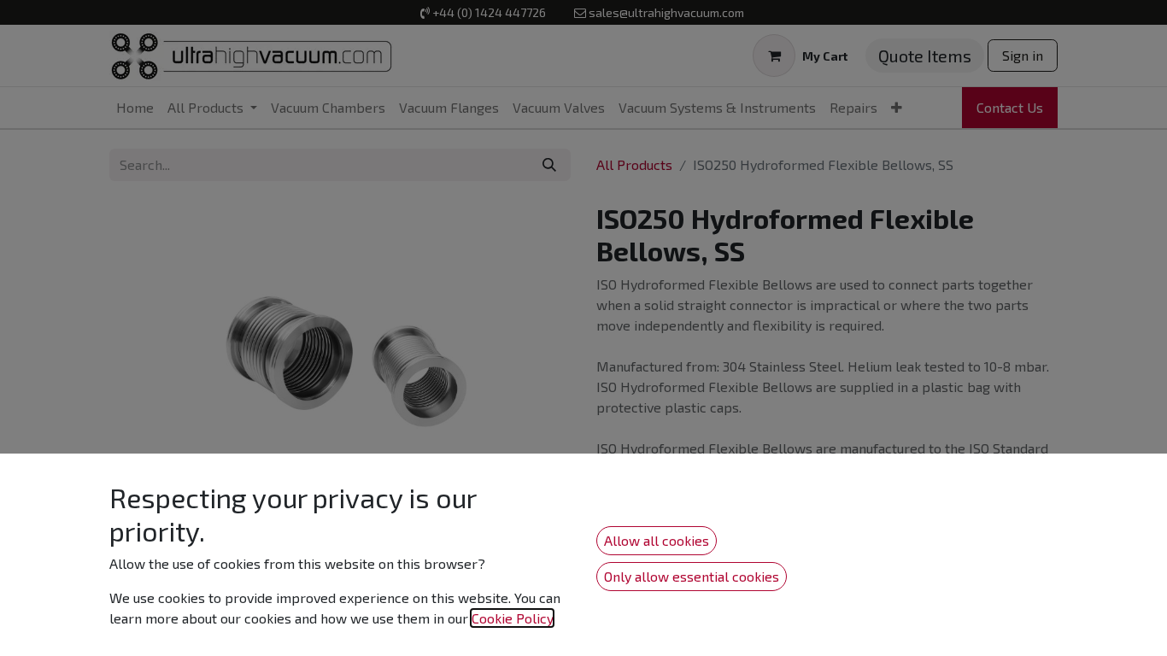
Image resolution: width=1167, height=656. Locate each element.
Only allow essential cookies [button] (691, 576)
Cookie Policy (512, 618)
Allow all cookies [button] (656, 540)
